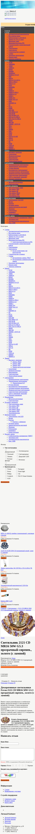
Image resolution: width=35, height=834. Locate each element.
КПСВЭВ (12, 113)
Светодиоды (13, 50)
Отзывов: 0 (5, 681)
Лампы (7, 150)
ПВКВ (11, 129)
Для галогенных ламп (16, 187)
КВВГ (11, 89)
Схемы (11, 53)
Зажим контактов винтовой (18, 207)
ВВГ (10, 76)
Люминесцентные (15, 156)
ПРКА (11, 138)
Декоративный (10, 452)
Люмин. (10, 456)
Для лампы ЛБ (13, 191)
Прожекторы (9, 180)
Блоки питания (14, 214)
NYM (10, 62)
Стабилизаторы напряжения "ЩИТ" (21, 217)
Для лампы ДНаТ (14, 193)
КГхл (10, 106)
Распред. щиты (10, 216)
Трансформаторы (14, 196)
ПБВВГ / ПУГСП (14, 124)
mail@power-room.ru (10, 18)
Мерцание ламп (14, 41)
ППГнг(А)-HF (13, 136)
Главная (3, 608)
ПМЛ (10, 133)
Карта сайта (9, 802)
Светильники (13, 48)
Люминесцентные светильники (19, 173)
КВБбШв (12, 87)
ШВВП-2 (12, 149)
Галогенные (13, 154)
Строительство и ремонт (17, 52)
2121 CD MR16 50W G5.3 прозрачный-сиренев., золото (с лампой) (16, 609)
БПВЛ (11, 69)
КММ (10, 108)
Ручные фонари (14, 168)
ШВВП (11, 147)
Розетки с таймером (19, 422)
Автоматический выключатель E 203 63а (14, 585)
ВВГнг (11, 78)
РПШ (10, 143)
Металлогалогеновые (16, 182)
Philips (9, 474)
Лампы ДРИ (16, 363)
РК (9, 142)
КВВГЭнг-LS (13, 99)
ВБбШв (11, 71)
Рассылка (8, 823)
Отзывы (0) (11, 683)
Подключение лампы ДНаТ (21, 258)
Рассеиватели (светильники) (18, 170)
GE (19, 474)
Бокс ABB (12, 223)
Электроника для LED (16, 200)
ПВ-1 (10, 126)
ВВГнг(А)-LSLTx (14, 80)
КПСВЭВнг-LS (14, 115)
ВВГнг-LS (12, 83)
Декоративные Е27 (18, 383)
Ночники (22, 460)
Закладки (8, 821)
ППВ (10, 135)
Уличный (10, 454)
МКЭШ (11, 122)
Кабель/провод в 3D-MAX (17, 38)
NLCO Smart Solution (25, 476)
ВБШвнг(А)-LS (14, 75)
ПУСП (11, 140)
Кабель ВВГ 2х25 (6, 601)
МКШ (11, 120)
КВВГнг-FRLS (13, 92)
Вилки (11, 202)
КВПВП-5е (12, 103)
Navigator (21, 469)
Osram (9, 469)
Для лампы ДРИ (14, 195)
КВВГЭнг (12, 98)
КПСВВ (11, 110)
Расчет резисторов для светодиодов (19, 251)
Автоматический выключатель (19, 34)
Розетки (11, 203)
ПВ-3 (10, 128)
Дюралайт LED (24, 456)
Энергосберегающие (15, 161)
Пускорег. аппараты (11, 186)
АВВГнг (11, 68)
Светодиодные (13, 159)
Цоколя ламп (13, 57)
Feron (9, 471)
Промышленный (10, 465)
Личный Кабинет (10, 817)
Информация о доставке (13, 791)
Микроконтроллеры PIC (17, 43)
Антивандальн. (24, 451)
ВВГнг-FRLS (13, 82)
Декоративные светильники (18, 166)
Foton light (21, 471)
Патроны (12, 209)
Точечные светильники (16, 55)
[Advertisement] (10, 502)
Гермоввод (12, 212)
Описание (4, 683)
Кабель (7, 61)
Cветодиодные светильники (18, 175)
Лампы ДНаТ (16, 362)
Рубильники (13, 210)
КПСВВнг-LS (13, 112)
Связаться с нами (10, 799)
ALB (8, 478)
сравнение (4, 676)
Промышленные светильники (18, 165)
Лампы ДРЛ (16, 365)
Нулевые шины (14, 205)
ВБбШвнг (12, 73)
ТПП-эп (11, 145)
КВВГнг (11, 90)
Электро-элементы (15, 59)
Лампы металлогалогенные (21, 367)
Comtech (10, 476)
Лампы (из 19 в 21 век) (16, 39)
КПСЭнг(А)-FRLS (15, 119)
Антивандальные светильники (19, 172)
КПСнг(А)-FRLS (14, 117)
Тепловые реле (13, 219)
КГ (9, 105)
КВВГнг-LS (12, 94)
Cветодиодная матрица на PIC (22, 242)
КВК (10, 101)
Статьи (7, 32)
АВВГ (11, 66)
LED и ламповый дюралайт (18, 177)
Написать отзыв (16, 681)
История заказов (10, 819)
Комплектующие (10, 198)
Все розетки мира (14, 36)
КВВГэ (11, 96)
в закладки (4, 674)
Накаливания (13, 157)
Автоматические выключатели (19, 221)
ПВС (10, 131)
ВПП (10, 85)
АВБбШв (12, 64)
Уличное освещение (15, 179)
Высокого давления (15, 152)
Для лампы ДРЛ (14, 189)
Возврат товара (10, 801)
